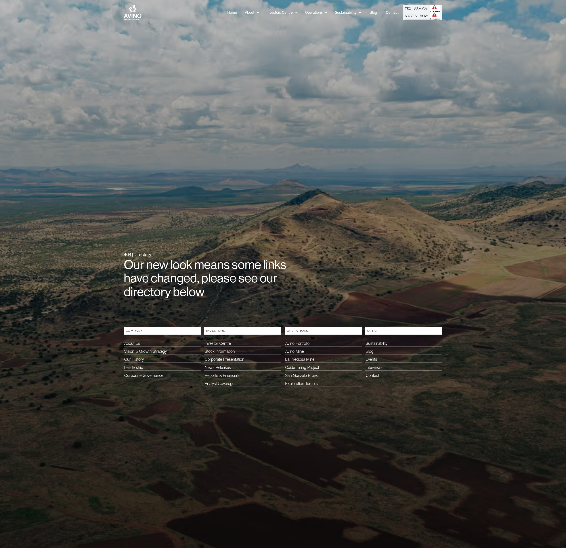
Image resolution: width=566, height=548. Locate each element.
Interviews (374, 367)
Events (371, 359)
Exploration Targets (301, 383)
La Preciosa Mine (299, 359)
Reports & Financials (222, 375)
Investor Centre (218, 343)
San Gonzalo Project (302, 375)
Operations (314, 12)
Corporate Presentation (224, 359)
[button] (252, 12)
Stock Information (220, 351)
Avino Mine (294, 351)
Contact (392, 12)
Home (232, 12)
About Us (132, 343)
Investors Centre (280, 12)
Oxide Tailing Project (302, 367)
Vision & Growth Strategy (145, 351)
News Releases (218, 367)
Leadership (133, 367)
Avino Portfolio (297, 343)
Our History (134, 359)
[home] (133, 12)
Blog (373, 12)
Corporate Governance (143, 375)
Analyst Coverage (219, 383)
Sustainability (345, 12)
